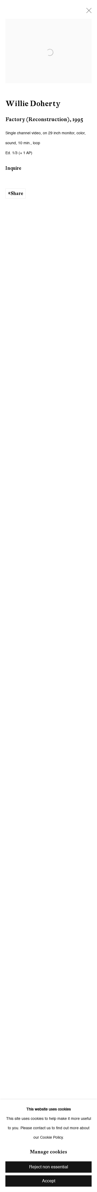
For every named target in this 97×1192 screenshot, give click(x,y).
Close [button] (88, 12)
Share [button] (17, 193)
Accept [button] (48, 1181)
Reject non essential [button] (48, 1167)
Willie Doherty (33, 103)
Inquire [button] (13, 168)
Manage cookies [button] (48, 1152)
